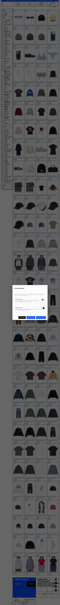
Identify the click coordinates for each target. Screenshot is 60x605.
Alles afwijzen (22, 317)
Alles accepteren (31, 317)
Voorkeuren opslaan (41, 317)
